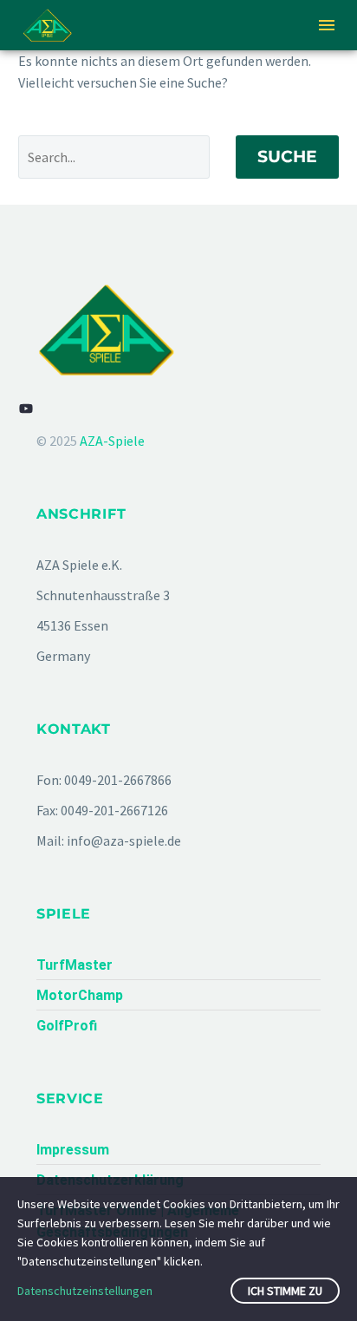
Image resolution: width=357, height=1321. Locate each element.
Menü (326, 25)
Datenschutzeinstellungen (85, 1290)
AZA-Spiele (112, 440)
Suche (287, 157)
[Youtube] (26, 408)
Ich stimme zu (285, 1290)
